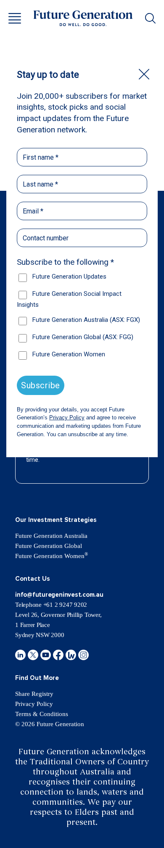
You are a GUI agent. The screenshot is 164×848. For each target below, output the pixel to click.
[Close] (144, 74)
